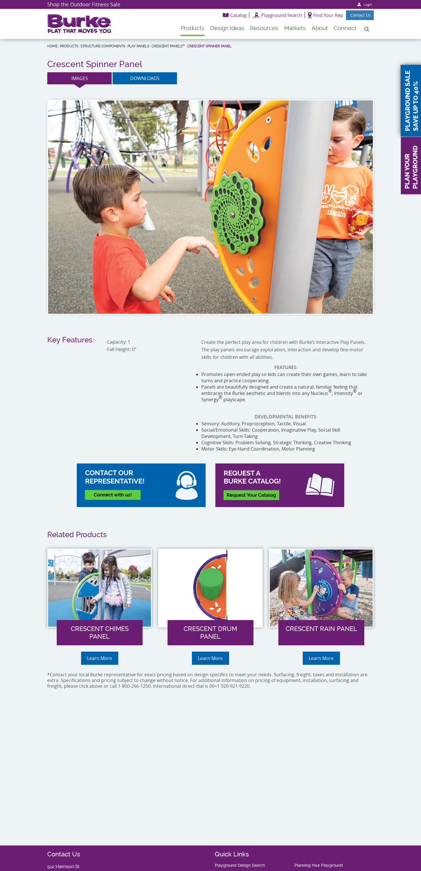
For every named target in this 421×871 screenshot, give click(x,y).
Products (69, 46)
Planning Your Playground (318, 865)
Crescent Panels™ (168, 46)
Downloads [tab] (145, 78)
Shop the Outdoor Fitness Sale (83, 4)
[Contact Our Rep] (141, 485)
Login (368, 4)
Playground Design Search (240, 865)
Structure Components (102, 46)
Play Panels (138, 46)
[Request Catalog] (279, 485)
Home (52, 46)
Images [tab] (79, 78)
